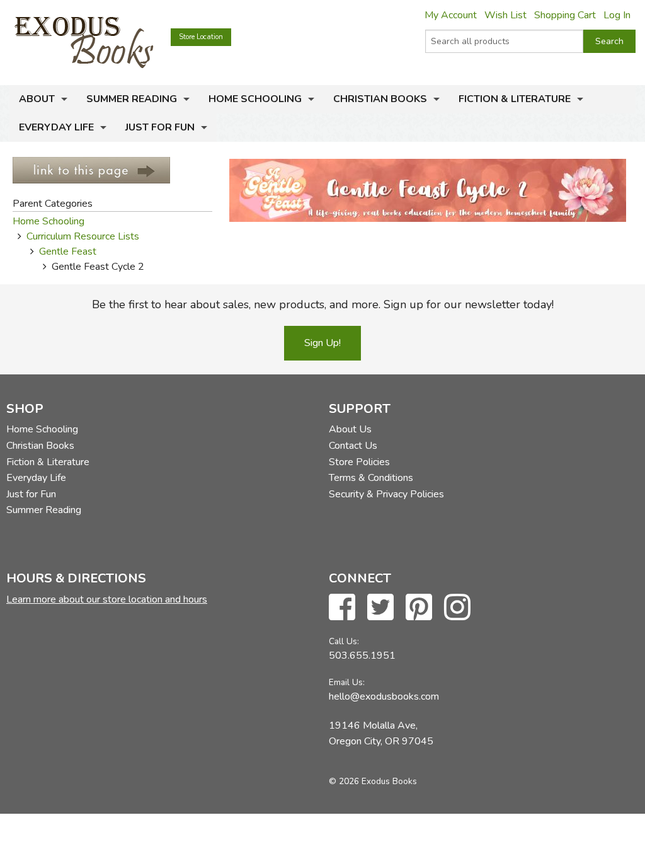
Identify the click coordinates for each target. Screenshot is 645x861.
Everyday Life (56, 127)
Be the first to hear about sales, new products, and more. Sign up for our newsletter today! (323, 304)
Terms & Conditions (371, 478)
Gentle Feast (67, 251)
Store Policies (359, 462)
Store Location (201, 37)
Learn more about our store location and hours (106, 599)
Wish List (505, 15)
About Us (350, 429)
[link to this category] (91, 169)
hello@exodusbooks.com (384, 696)
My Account (451, 15)
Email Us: (347, 682)
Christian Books (380, 99)
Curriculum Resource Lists (82, 236)
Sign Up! (322, 343)
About (37, 99)
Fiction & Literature (515, 99)
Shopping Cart (565, 15)
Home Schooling (255, 99)
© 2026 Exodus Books (373, 781)
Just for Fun (160, 127)
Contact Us (353, 446)
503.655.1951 (362, 655)
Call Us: (344, 641)
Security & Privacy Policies (386, 494)
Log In (617, 15)
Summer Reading (131, 99)
